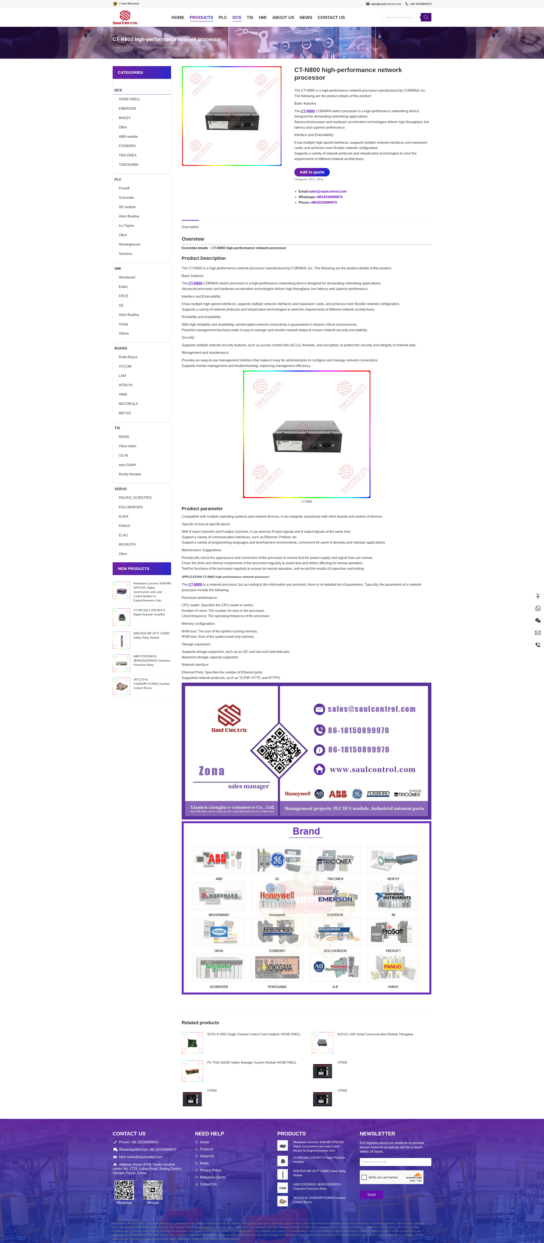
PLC (118, 179)
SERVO (121, 489)
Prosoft (124, 188)
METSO (125, 413)
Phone (538, 645)
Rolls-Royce (128, 357)
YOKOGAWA (129, 164)
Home (204, 1142)
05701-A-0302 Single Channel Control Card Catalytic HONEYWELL (254, 1034)
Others (124, 333)
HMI (118, 268)
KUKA (123, 516)
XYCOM (125, 366)
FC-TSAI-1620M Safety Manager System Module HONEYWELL (252, 1062)
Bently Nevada (130, 474)
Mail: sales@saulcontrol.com (140, 1157)
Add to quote (312, 172)
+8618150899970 (329, 197)
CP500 (342, 1062)
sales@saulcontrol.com (386, 4)
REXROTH (127, 544)
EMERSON (127, 108)
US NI (123, 455)
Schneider (126, 197)
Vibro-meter (127, 446)
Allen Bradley (129, 216)
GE (121, 305)
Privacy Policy (210, 1170)
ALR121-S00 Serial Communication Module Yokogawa (375, 1034)
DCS (312, 179)
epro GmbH (127, 465)
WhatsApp (538, 608)
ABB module (128, 136)
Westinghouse (129, 244)
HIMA (123, 394)
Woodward (127, 277)
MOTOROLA (128, 404)
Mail (538, 632)
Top (538, 596)
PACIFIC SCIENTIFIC (135, 498)
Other (320, 179)
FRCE (123, 296)
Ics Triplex (126, 225)
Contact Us (208, 1184)
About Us (207, 1156)
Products (206, 1149)
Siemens (125, 254)
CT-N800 (307, 111)
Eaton (123, 286)
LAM (122, 376)
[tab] (190, 225)
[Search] (426, 17)
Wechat (538, 620)
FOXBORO (127, 146)
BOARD (121, 348)
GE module (127, 207)
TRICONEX (128, 155)
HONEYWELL (129, 99)
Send (371, 1194)
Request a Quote (212, 1177)
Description (190, 227)
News (204, 1163)
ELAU (123, 535)
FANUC (125, 526)
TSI (117, 428)
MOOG (124, 437)
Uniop (123, 324)
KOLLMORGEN (131, 507)
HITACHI (125, 385)
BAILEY (125, 118)
